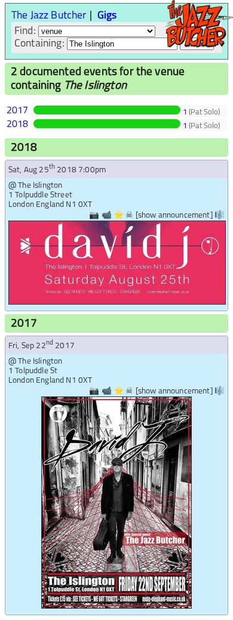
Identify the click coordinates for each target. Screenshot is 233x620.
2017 (18, 111)
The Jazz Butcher (49, 16)
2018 (18, 124)
